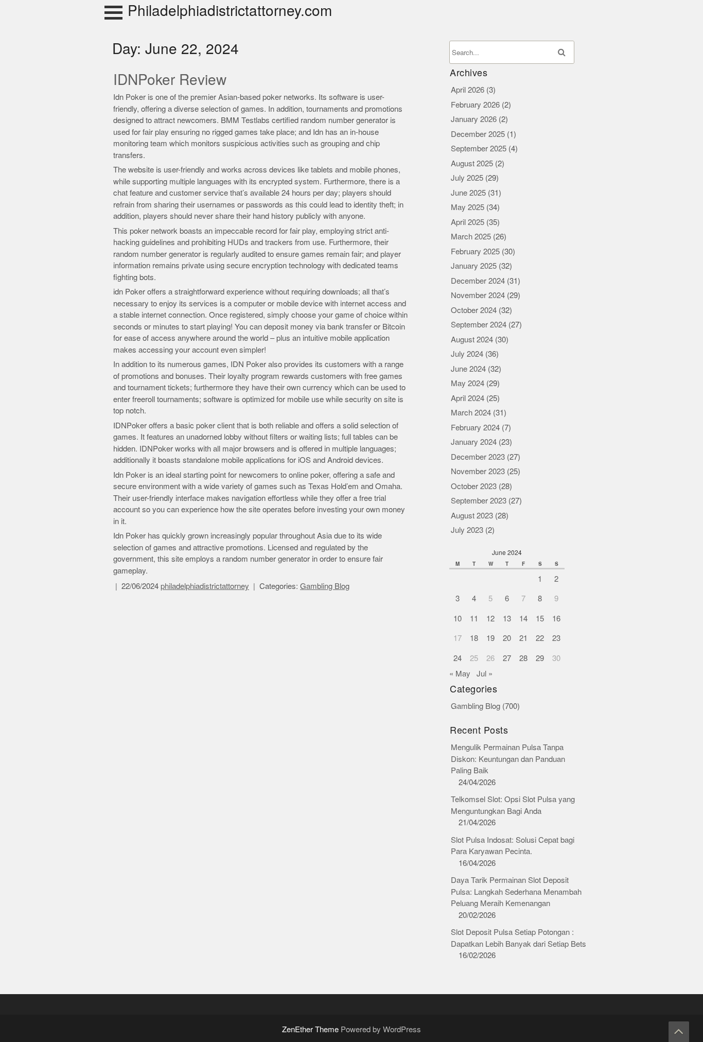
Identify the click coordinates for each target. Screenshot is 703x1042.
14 (523, 618)
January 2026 (474, 119)
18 (474, 638)
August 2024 (472, 339)
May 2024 (467, 383)
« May (459, 674)
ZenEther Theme (311, 1029)
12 (490, 618)
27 (507, 658)
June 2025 (468, 193)
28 (523, 658)
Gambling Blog (324, 586)
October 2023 (474, 486)
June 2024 (468, 369)
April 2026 (467, 90)
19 (490, 638)
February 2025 (475, 251)
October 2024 (474, 310)
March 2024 (471, 413)
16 (556, 618)
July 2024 (467, 354)
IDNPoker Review (169, 80)
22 (540, 638)
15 (540, 618)
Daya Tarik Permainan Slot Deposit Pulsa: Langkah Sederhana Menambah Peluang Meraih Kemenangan (516, 891)
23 (556, 638)
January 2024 (474, 442)
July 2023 (467, 530)
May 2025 (467, 207)
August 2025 (472, 163)
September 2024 (478, 324)
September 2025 (478, 148)
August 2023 (472, 515)
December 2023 (478, 457)
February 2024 (475, 427)
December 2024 (478, 281)
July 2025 (467, 178)
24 (457, 658)
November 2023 (478, 471)
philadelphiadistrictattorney (205, 586)
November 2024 (478, 295)
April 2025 (467, 222)
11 (474, 618)
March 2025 (471, 236)
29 (540, 658)
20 (507, 638)
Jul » (485, 674)
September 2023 (478, 501)
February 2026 (475, 105)
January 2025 (474, 266)
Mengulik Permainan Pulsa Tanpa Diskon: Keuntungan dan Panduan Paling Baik (508, 758)
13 (507, 618)
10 (457, 618)
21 (523, 638)
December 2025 (478, 134)
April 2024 (467, 398)
